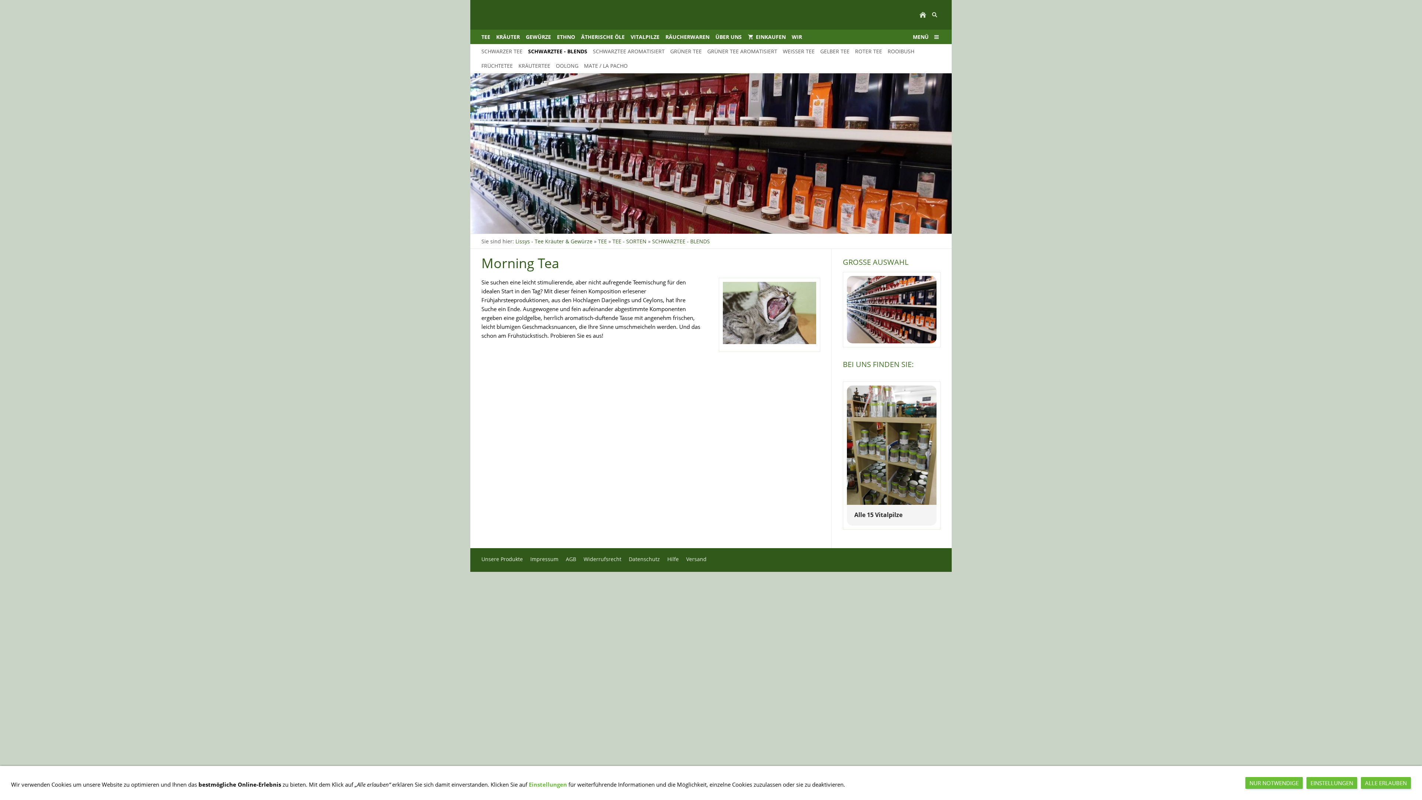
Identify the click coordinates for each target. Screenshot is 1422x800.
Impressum (544, 559)
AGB (571, 559)
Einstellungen (548, 784)
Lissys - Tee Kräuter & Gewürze (553, 241)
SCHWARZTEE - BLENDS (681, 241)
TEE (602, 241)
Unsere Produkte (502, 559)
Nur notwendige (1274, 783)
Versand (696, 559)
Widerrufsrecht (602, 559)
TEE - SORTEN (629, 241)
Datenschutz (644, 559)
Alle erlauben (1386, 783)
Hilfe (673, 559)
